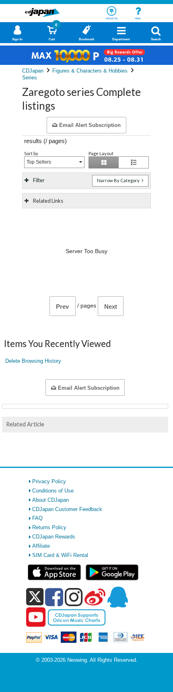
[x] (34, 597)
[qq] (117, 596)
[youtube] (35, 617)
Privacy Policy (49, 481)
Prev (62, 306)
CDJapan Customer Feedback (67, 509)
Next (110, 306)
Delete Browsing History (33, 361)
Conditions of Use (53, 491)
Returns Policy (49, 527)
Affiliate (41, 546)
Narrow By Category (118, 180)
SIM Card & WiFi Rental (60, 555)
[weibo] (94, 596)
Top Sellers (39, 162)
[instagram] (74, 596)
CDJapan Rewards (53, 537)
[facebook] (54, 596)
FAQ (37, 518)
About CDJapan (50, 500)
